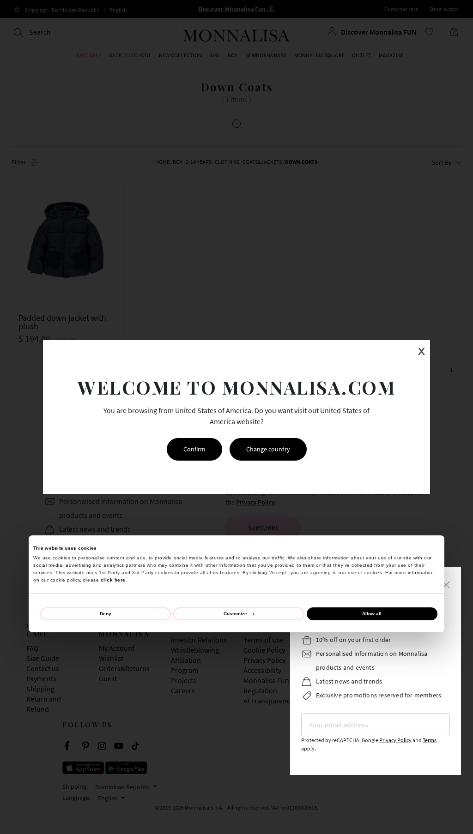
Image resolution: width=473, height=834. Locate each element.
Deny (105, 613)
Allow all (372, 613)
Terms (430, 740)
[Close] (446, 584)
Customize (235, 613)
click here (113, 579)
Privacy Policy (395, 740)
